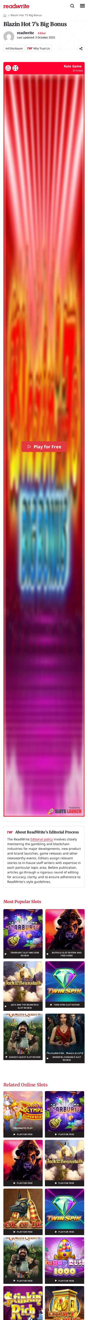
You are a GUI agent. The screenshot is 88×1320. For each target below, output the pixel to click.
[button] (72, 5)
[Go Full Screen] (15, 68)
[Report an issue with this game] (8, 68)
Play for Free (47, 447)
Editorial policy (41, 839)
